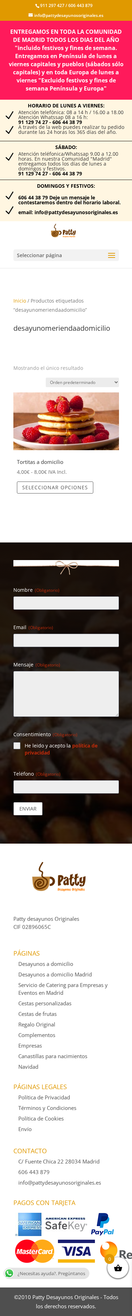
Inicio (19, 300)
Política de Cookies (41, 1118)
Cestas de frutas (37, 1013)
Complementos (36, 1034)
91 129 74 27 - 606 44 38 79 (50, 122)
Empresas (30, 1045)
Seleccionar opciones (55, 487)
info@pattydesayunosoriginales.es (59, 1182)
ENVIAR (28, 808)
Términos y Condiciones (47, 1107)
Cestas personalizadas (44, 1003)
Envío (25, 1128)
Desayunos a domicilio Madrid (55, 974)
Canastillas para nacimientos (52, 1056)
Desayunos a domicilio (45, 963)
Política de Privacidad (44, 1097)
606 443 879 (80, 5)
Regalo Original (36, 1024)
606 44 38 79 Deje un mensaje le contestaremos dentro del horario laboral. (69, 200)
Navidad (28, 1066)
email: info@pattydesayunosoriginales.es (68, 212)
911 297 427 (52, 5)
